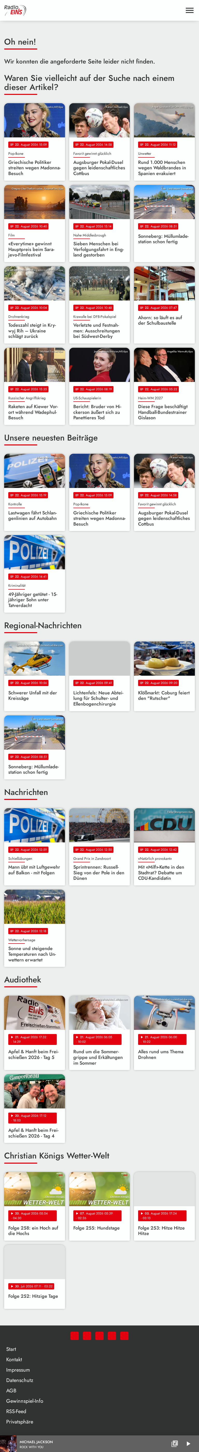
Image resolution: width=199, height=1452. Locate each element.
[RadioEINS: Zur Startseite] (93, 10)
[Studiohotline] (124, 1336)
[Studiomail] (112, 1336)
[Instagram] (99, 1336)
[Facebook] (87, 1336)
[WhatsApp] (74, 1336)
